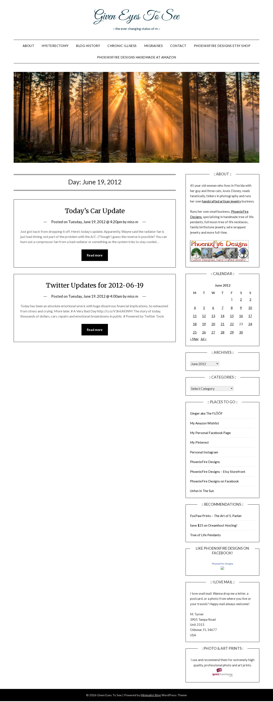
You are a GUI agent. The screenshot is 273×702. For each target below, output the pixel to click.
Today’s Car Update (95, 211)
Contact (178, 46)
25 (195, 332)
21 (222, 324)
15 (232, 316)
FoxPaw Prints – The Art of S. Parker (216, 516)
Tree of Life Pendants (205, 535)
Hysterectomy (55, 46)
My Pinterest (199, 442)
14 (222, 316)
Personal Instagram (204, 452)
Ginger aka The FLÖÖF (206, 413)
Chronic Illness (122, 46)
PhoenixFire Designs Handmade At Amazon (136, 57)
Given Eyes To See (136, 16)
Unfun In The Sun (202, 491)
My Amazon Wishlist (204, 423)
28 (222, 332)
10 (250, 308)
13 (213, 316)
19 (204, 324)
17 (250, 316)
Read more (95, 255)
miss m (132, 222)
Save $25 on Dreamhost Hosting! (213, 525)
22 (232, 324)
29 (232, 332)
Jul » (203, 339)
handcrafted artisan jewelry (221, 201)
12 (204, 316)
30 (241, 332)
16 (241, 316)
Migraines (153, 46)
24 (250, 324)
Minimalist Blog (151, 695)
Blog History (88, 46)
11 (195, 316)
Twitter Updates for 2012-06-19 (95, 285)
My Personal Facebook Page (210, 433)
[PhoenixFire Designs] (222, 568)
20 (213, 324)
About (28, 46)
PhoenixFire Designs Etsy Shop (222, 46)
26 (204, 332)
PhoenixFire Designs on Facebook (214, 481)
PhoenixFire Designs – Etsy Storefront (217, 471)
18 (195, 324)
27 (213, 332)
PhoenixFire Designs (205, 462)
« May (194, 339)
